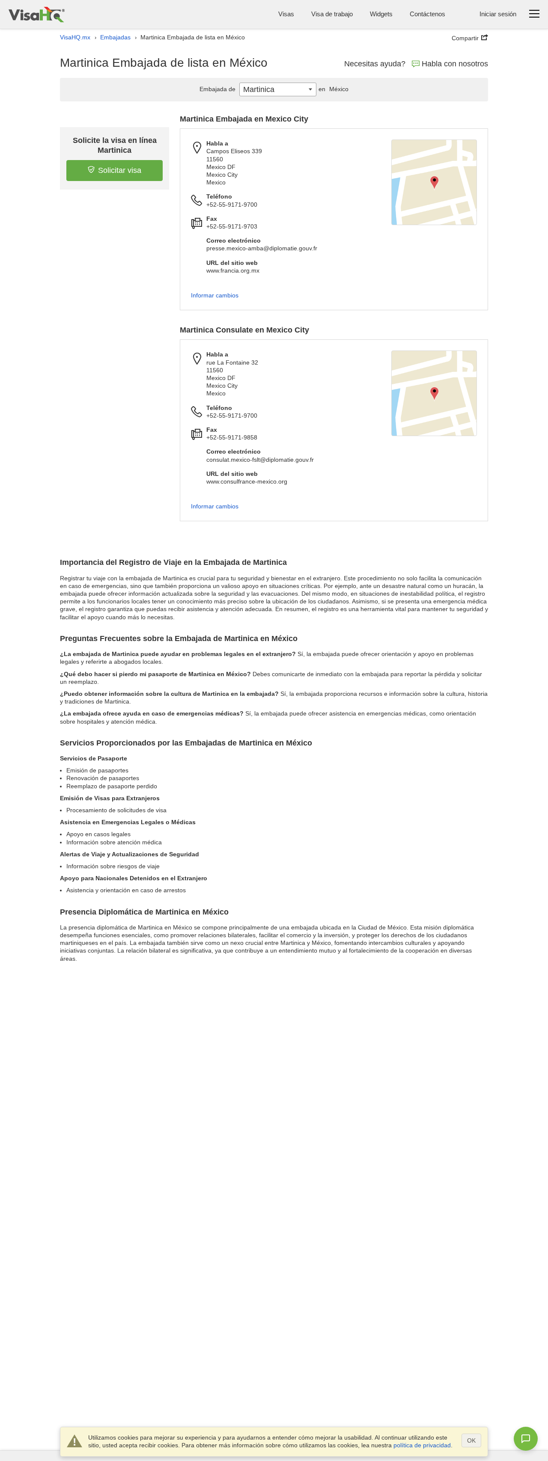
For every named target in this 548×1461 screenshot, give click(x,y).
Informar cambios (214, 295)
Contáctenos (427, 14)
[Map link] (434, 182)
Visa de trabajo (332, 14)
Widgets (381, 14)
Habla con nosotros (455, 63)
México (333, 89)
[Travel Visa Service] (37, 14)
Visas (286, 14)
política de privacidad (422, 1445)
